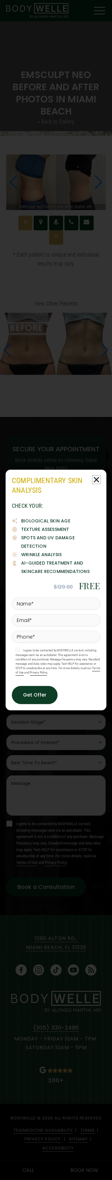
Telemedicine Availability (43, 1130)
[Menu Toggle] (99, 11)
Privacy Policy (56, 862)
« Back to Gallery (56, 121)
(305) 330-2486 (56, 1027)
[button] (13, 182)
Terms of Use (26, 862)
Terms (87, 1130)
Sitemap (78, 1139)
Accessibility (58, 1148)
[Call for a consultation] (71, 223)
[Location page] (41, 223)
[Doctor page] (56, 223)
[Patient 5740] (25, 223)
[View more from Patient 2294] (56, 343)
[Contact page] (87, 223)
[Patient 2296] (56, 237)
